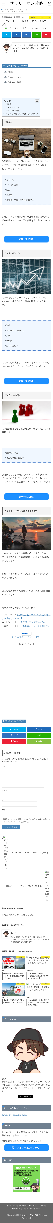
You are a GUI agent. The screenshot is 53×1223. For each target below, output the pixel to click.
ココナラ (43, 1206)
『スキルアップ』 (13, 107)
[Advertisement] (26, 680)
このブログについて (20, 1206)
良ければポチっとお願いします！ (26, 637)
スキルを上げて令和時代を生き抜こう (22, 114)
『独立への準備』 (13, 110)
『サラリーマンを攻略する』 (32, 622)
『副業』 (9, 104)
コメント (5, 767)
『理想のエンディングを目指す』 (34, 626)
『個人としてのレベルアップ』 (15, 721)
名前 (4, 791)
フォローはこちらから (28, 1148)
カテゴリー (34, 1206)
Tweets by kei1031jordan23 (14, 1115)
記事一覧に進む (26, 239)
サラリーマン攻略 (26, 3)
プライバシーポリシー (32, 1208)
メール (5, 800)
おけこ (14, 933)
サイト (4, 810)
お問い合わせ (17, 1208)
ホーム (9, 1206)
